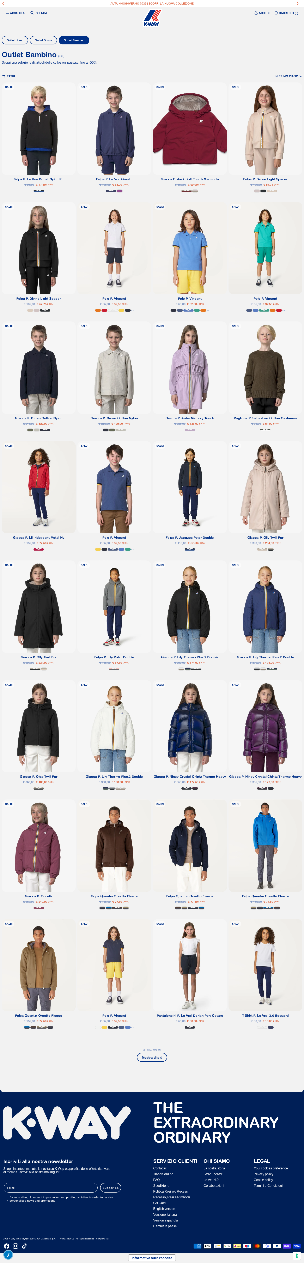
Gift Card (159, 1203)
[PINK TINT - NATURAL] (262, 549)
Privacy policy (263, 1174)
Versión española (165, 1220)
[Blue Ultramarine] (188, 310)
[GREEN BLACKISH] (265, 430)
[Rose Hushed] (257, 191)
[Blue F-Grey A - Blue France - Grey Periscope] (109, 908)
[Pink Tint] (272, 191)
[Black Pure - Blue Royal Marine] (39, 191)
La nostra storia (214, 1168)
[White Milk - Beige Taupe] (181, 669)
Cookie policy (263, 1180)
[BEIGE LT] (37, 430)
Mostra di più (152, 1057)
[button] (288, 76)
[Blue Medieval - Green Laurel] (188, 669)
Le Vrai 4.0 (210, 1180)
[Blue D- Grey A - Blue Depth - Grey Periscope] (102, 908)
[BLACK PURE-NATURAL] (271, 549)
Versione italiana (165, 1214)
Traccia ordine (163, 1174)
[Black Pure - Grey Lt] (196, 669)
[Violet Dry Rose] (39, 908)
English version (164, 1209)
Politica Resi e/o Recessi (170, 1191)
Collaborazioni (213, 1185)
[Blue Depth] (128, 310)
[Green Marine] (197, 310)
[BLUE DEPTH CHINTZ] (186, 788)
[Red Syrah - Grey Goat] (186, 191)
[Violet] (119, 191)
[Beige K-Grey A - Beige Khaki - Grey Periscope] (126, 908)
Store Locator (212, 1174)
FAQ (156, 1180)
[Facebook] (6, 1246)
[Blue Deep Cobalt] (111, 191)
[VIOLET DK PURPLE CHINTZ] (195, 788)
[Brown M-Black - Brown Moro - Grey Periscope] (117, 908)
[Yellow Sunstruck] (121, 310)
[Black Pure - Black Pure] (263, 191)
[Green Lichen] (30, 430)
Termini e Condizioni (268, 1185)
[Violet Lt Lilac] (190, 430)
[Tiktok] (24, 1246)
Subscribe (111, 1188)
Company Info (103, 1239)
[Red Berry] (39, 549)
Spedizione (161, 1185)
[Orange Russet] (98, 310)
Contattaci (160, 1168)
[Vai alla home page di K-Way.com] (152, 18)
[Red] (104, 310)
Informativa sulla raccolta (152, 1258)
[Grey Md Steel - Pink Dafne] (114, 669)
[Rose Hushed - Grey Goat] (195, 191)
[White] (113, 310)
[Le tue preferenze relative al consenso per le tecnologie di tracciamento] (297, 1256)
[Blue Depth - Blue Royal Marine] (190, 549)
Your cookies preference (271, 1168)
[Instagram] (15, 1246)
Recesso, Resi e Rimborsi (171, 1197)
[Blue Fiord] (180, 310)
